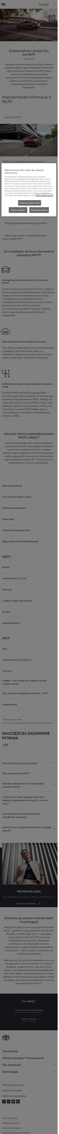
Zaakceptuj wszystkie (39, 210)
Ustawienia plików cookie (29, 203)
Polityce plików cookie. (44, 195)
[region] (29, 189)
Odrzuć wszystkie (18, 210)
